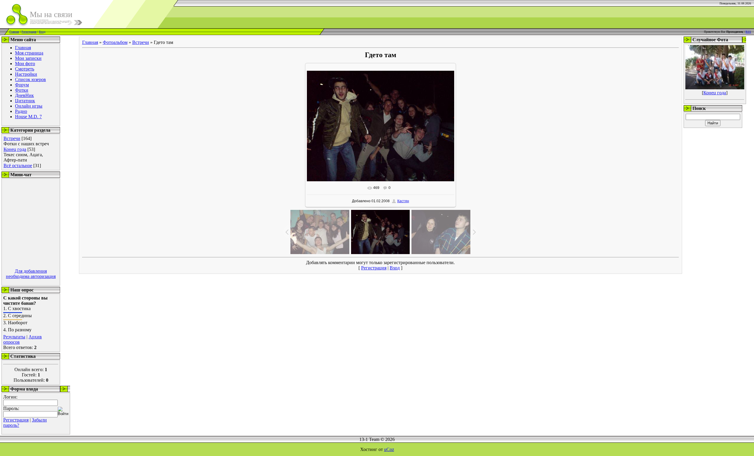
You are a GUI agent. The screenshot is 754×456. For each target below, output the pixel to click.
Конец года (15, 149)
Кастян (403, 201)
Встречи (12, 138)
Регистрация (29, 31)
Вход (42, 31)
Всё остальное (18, 165)
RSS (748, 31)
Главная (14, 31)
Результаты (14, 336)
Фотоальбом (115, 42)
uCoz (389, 449)
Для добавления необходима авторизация (31, 274)
